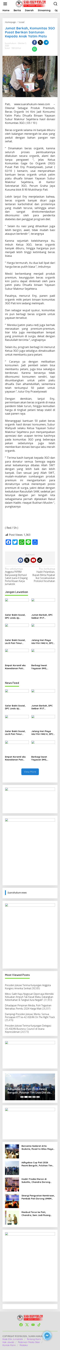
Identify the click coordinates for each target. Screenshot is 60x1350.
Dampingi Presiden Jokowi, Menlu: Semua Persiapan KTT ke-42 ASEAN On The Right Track (30, 1015)
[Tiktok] (39, 560)
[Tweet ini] (40, 42)
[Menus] (5, 4)
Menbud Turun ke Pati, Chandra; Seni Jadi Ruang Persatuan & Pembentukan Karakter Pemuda (36, 1214)
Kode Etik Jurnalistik (12, 1339)
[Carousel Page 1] (22, 1097)
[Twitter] (27, 560)
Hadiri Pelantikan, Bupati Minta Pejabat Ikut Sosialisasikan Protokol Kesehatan (43, 575)
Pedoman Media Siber (29, 1342)
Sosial (7, 48)
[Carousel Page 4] (34, 1097)
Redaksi (24, 1345)
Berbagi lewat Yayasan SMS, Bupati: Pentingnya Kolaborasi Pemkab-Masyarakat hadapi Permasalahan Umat (42, 667)
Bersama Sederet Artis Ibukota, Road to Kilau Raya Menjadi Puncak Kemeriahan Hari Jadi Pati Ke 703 (37, 1147)
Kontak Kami (9, 1345)
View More (30, 771)
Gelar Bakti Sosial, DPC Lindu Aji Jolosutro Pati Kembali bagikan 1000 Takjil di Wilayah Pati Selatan (16, 616)
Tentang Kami (34, 1339)
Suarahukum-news (17, 892)
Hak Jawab (8, 1342)
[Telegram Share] (46, 42)
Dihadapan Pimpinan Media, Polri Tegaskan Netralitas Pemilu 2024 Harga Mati (28, 1007)
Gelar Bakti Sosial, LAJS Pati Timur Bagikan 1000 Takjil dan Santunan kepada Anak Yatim (15, 642)
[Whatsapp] (34, 49)
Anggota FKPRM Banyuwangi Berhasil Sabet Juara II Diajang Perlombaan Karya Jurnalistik (16, 576)
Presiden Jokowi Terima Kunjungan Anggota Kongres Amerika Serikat (28, 987)
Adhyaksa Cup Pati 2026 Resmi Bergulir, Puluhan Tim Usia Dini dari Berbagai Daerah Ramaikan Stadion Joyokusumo (37, 1164)
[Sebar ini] (34, 42)
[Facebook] (20, 560)
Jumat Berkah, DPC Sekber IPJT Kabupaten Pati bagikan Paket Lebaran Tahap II (42, 616)
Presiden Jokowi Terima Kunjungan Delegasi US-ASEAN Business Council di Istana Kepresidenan (28, 1028)
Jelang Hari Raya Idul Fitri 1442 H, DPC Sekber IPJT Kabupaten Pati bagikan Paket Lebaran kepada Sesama (42, 642)
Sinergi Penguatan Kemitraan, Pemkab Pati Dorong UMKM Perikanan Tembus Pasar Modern (38, 1197)
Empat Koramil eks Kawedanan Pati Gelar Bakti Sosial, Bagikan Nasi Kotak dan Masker (16, 667)
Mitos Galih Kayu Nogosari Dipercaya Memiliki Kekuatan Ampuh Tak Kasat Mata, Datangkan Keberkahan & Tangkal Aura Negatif (29, 996)
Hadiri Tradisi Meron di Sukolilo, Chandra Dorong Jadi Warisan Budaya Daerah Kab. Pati (28, 1090)
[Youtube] (33, 560)
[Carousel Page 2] (26, 1097)
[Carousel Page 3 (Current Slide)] (30, 1097)
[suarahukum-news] (31, 3)
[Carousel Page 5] (38, 1097)
